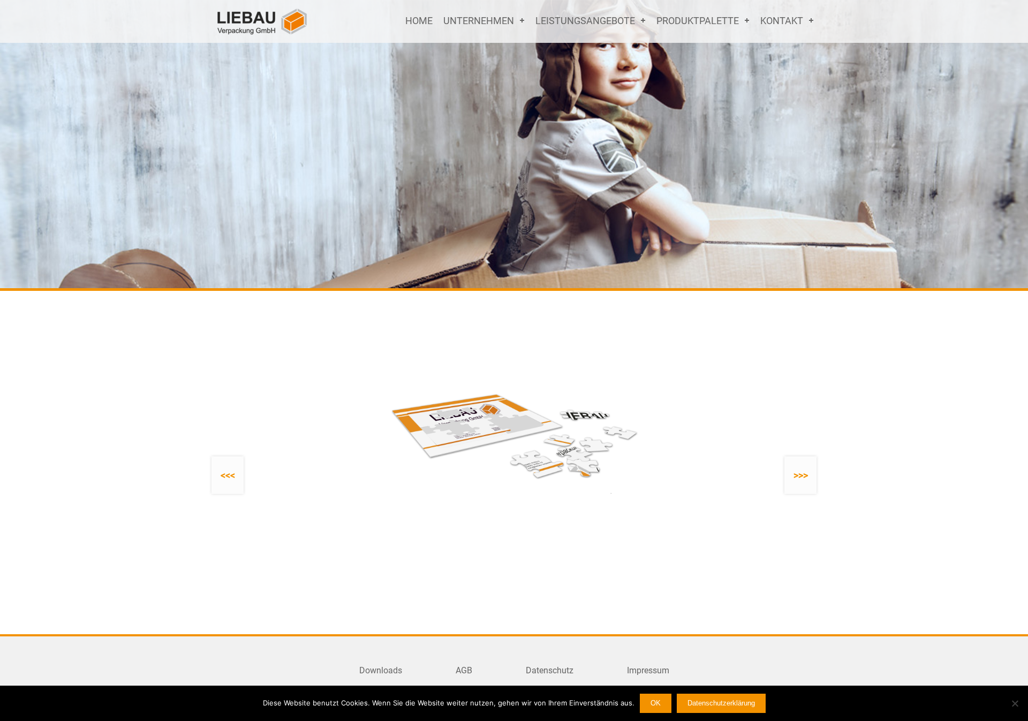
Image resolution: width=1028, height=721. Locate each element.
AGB (464, 670)
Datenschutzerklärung (721, 703)
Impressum (648, 670)
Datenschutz (549, 670)
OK (656, 703)
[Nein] (1014, 703)
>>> (800, 475)
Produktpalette (697, 20)
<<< (228, 475)
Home (419, 20)
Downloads (380, 670)
